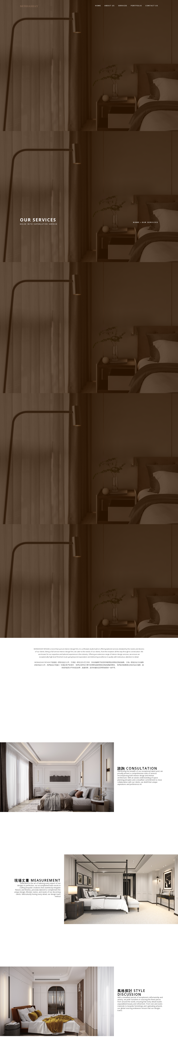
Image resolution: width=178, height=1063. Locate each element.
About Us (109, 5)
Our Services (150, 222)
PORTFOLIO (136, 5)
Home (98, 5)
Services (122, 5)
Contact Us (151, 5)
